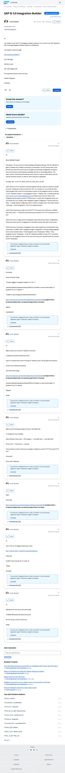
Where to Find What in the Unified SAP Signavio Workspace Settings (24, 671)
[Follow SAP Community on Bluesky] (31, 750)
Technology (29, 6)
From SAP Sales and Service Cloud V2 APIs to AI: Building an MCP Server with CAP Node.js (31, 666)
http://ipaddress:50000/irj (11, 54)
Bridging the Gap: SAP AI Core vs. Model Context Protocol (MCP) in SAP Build (27, 682)
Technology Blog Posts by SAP (14, 673)
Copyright (16, 759)
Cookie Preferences (16, 769)
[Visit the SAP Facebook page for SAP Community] (28, 750)
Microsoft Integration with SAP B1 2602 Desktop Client (20, 687)
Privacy (16, 755)
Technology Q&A (37, 6)
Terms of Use (48, 755)
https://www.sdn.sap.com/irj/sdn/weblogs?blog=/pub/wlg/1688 (25, 299)
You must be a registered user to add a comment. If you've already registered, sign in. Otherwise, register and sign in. (30, 245)
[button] (54, 21)
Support (48, 764)
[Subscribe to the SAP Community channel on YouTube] (34, 750)
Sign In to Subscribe (52, 13)
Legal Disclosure (48, 759)
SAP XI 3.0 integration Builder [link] (49, 6)
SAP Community (8, 6)
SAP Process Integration (10, 29)
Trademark (16, 764)
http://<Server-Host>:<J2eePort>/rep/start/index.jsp (21, 551)
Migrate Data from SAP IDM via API (14, 677)
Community (13, 2)
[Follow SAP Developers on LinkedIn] (37, 750)
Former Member (14, 21)
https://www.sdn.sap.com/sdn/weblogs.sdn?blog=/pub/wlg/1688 (25, 505)
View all (6, 740)
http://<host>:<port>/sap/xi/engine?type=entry (20, 196)
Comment (57, 90)
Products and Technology (19, 6)
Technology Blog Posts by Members (16, 668)
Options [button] (60, 13)
